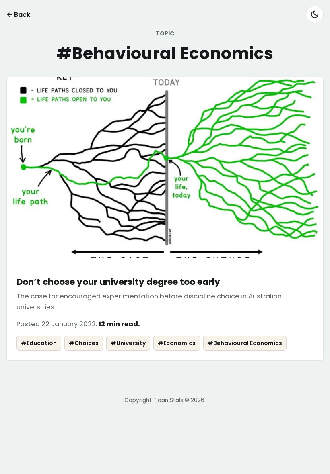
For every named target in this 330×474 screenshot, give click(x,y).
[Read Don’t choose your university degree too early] (165, 218)
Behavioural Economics (245, 343)
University (128, 343)
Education (39, 343)
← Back (18, 14)
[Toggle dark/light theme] (315, 14)
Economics (177, 343)
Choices (84, 343)
